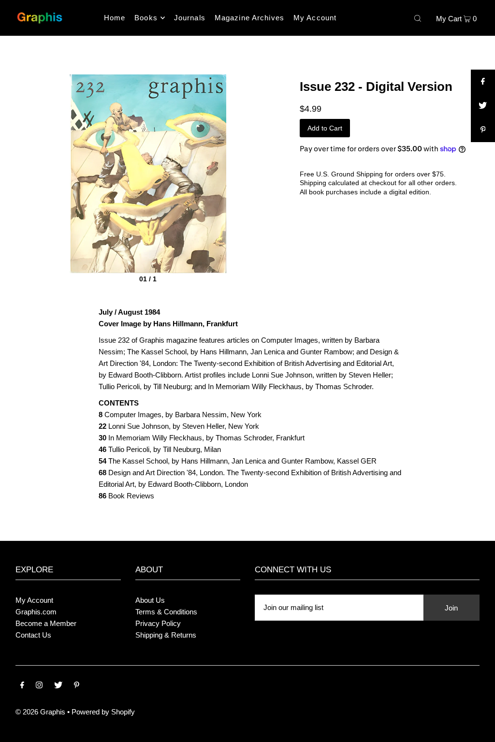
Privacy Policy (158, 623)
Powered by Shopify (103, 712)
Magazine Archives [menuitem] (249, 18)
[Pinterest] (76, 686)
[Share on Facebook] (483, 82)
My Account (34, 600)
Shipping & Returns (165, 635)
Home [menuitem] (115, 18)
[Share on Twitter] (483, 106)
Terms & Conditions (166, 612)
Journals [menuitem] (189, 18)
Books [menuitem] (146, 18)
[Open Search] (417, 17)
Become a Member (45, 623)
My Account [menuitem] (314, 18)
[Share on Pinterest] (483, 130)
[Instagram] (39, 686)
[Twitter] (58, 686)
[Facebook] (22, 686)
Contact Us (33, 635)
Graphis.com (36, 612)
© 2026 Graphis (40, 712)
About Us (150, 600)
